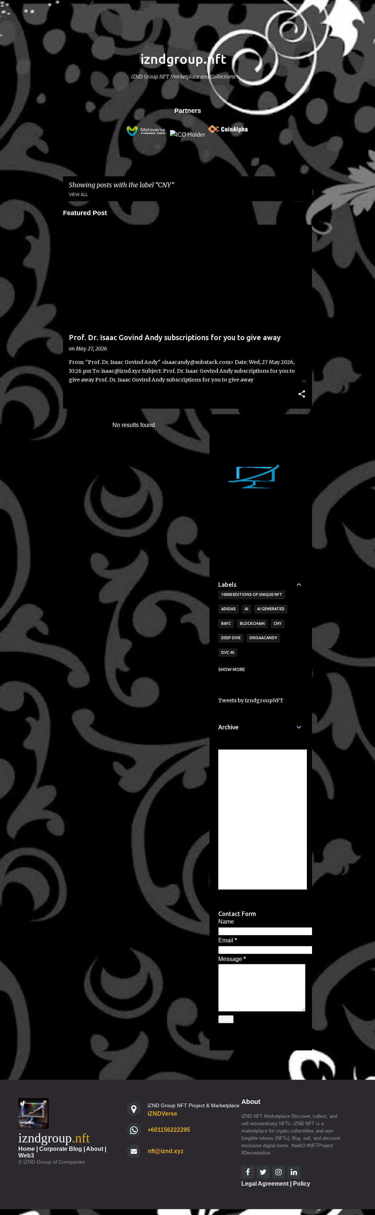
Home (26, 1149)
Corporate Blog (60, 1149)
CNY (278, 623)
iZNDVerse (162, 1114)
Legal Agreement (265, 1184)
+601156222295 (169, 1130)
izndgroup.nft (183, 58)
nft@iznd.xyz (165, 1151)
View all (78, 194)
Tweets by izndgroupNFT (250, 700)
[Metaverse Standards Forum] (146, 135)
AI (246, 609)
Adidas (228, 609)
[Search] (307, 60)
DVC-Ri (227, 652)
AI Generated (271, 609)
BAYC (226, 623)
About (94, 1149)
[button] (301, 395)
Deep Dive (231, 638)
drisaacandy (263, 638)
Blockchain (252, 623)
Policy (301, 1184)
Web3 (26, 1155)
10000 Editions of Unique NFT (251, 594)
